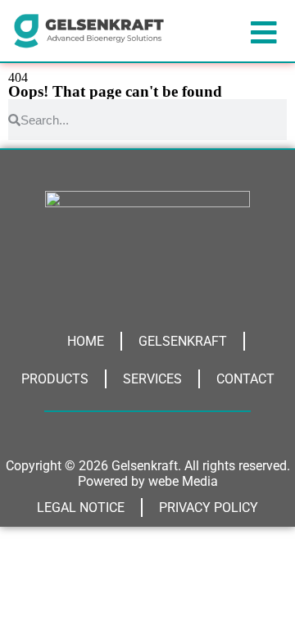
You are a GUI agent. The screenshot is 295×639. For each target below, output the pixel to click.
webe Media (183, 481)
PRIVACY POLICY (208, 507)
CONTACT (245, 379)
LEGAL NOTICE (81, 507)
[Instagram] (102, 281)
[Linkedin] (147, 281)
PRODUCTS (54, 379)
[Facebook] (192, 281)
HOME (85, 341)
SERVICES (152, 379)
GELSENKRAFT (182, 341)
